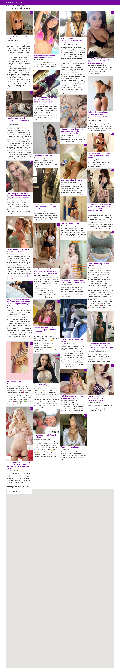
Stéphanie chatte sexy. (43, 156)
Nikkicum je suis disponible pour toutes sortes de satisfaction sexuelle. (72, 131)
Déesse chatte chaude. (70, 447)
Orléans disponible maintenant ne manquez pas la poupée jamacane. (46, 330)
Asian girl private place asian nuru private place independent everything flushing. (99, 115)
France (15, 5)
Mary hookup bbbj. (41, 384)
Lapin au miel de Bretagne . (72, 180)
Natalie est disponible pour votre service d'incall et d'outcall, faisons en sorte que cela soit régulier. (100, 346)
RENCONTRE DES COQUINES (14, 2)
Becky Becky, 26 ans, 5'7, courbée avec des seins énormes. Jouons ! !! (98, 61)
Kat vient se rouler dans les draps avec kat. (72, 397)
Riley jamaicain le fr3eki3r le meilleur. (45, 436)
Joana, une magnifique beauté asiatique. (73, 340)
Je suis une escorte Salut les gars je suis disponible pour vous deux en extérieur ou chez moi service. (99, 208)
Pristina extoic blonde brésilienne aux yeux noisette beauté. (46, 207)
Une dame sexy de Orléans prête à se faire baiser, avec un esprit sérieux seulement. (45, 271)
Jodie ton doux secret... (70, 224)
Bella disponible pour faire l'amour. (98, 265)
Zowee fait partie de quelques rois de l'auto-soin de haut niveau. (73, 40)
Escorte (8, 5)
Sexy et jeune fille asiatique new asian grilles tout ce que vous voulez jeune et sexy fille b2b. (19, 303)
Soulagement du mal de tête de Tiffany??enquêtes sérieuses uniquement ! (45, 100)
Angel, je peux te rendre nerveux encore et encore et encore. (18, 120)
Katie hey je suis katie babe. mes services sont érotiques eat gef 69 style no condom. (18, 196)
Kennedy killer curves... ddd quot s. (18, 37)
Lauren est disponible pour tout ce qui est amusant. (18, 251)
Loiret (20, 5)
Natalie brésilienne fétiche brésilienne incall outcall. (44, 57)
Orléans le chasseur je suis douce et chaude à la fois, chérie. (99, 156)
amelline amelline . (14, 382)
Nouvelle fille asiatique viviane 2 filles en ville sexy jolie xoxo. (73, 282)
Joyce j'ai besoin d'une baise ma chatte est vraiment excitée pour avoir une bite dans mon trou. (18, 465)
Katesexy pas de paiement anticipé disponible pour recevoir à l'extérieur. (99, 398)
